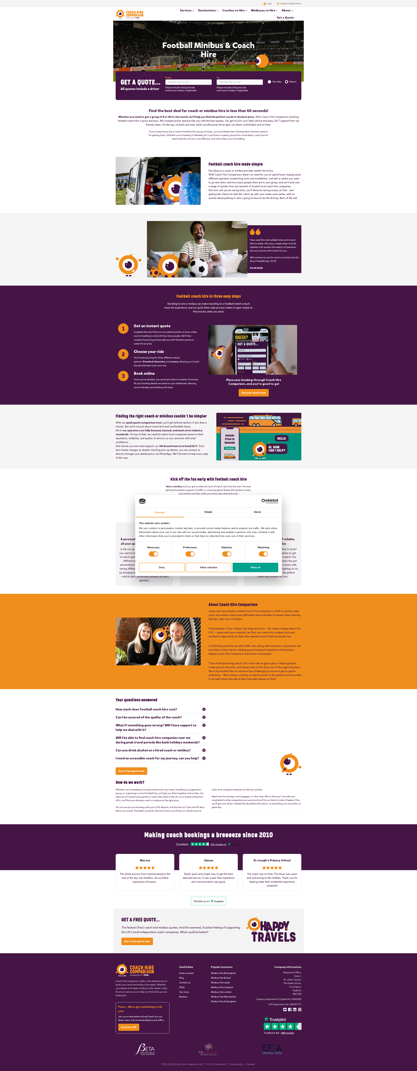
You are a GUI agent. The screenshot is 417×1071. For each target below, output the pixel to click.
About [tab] (257, 512)
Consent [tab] (160, 512)
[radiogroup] (282, 81)
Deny (162, 567)
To (218, 77)
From (168, 77)
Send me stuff (129, 1027)
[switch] (190, 554)
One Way (277, 81)
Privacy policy (237, 1064)
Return (292, 81)
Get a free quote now (131, 771)
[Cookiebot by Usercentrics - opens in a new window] (264, 501)
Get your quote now (253, 392)
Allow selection (208, 567)
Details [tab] (209, 512)
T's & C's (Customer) (216, 1064)
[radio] (269, 81)
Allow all (255, 567)
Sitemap (251, 1064)
